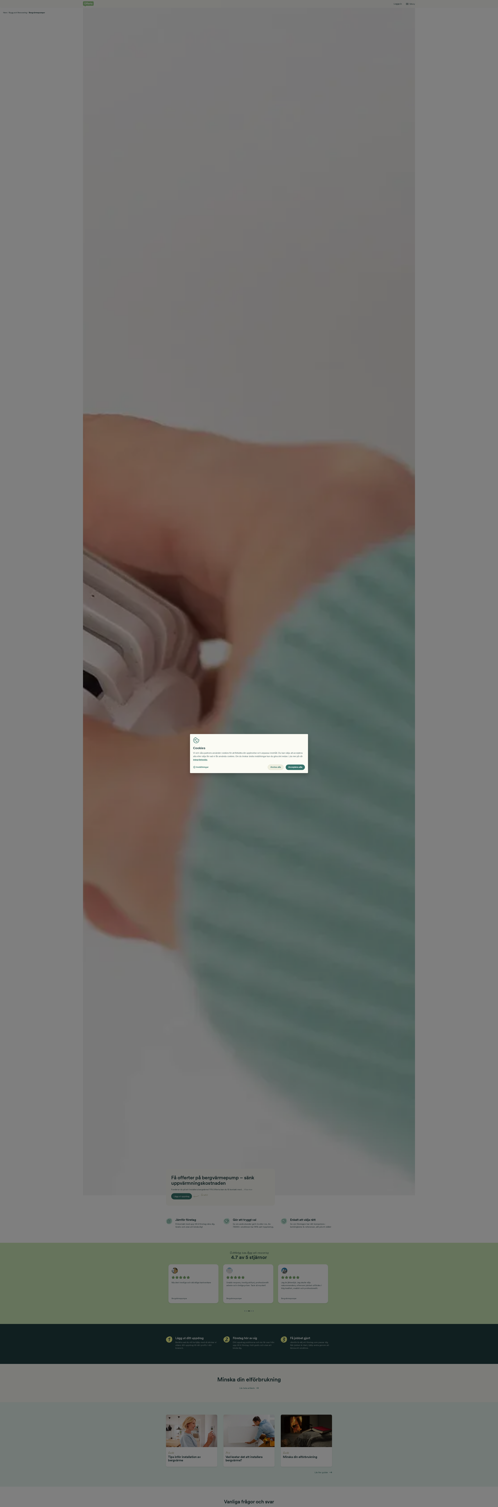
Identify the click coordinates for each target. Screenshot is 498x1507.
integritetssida (200, 760)
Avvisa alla (275, 767)
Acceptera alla (295, 767)
